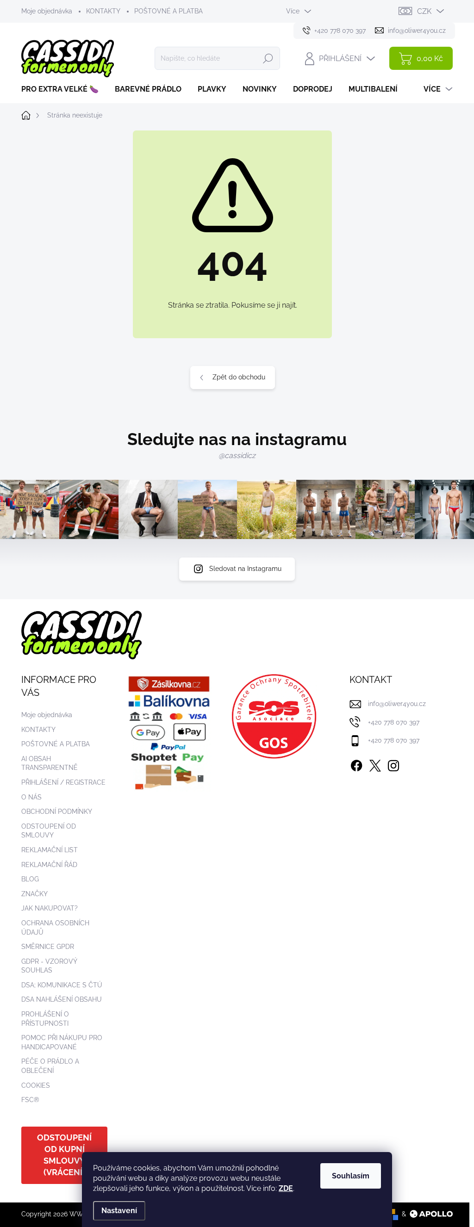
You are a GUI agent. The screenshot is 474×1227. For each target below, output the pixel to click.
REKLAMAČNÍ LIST (49, 850)
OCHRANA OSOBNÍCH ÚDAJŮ (55, 927)
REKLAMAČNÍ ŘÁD (49, 864)
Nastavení (119, 1210)
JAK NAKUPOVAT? (49, 908)
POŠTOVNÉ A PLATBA (168, 11)
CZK (424, 11)
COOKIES (35, 1085)
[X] (375, 764)
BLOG (30, 879)
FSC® (30, 1099)
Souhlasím (350, 1175)
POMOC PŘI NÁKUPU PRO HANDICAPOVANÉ (61, 1042)
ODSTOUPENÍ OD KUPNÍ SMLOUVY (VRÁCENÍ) (64, 1155)
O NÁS (31, 797)
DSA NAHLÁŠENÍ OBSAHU (61, 999)
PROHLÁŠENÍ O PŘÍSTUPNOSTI (45, 1018)
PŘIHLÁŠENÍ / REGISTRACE (63, 782)
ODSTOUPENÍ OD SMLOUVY (48, 831)
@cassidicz (237, 455)
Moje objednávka (46, 11)
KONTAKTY (103, 11)
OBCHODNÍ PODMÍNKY (56, 811)
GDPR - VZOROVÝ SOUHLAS (49, 966)
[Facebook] (356, 764)
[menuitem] (63, 89)
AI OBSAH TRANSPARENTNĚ (49, 763)
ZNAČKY (34, 894)
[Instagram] (393, 764)
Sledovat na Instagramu (245, 568)
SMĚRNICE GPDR (47, 946)
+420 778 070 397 (393, 722)
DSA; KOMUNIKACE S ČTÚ (61, 985)
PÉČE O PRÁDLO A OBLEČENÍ (50, 1066)
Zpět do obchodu (238, 377)
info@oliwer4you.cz (397, 703)
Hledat (268, 58)
